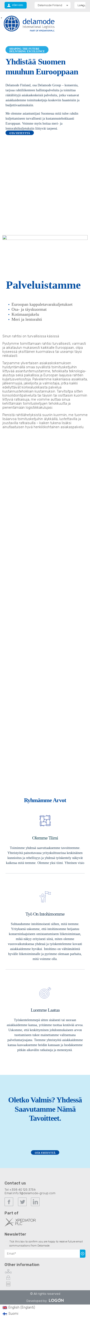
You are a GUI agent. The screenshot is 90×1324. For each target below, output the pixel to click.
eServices (17, 5)
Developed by (36, 1301)
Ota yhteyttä (45, 1152)
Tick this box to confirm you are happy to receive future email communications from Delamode (46, 1243)
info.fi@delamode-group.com (34, 1193)
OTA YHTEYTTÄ (19, 133)
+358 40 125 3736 (22, 1189)
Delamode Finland (50, 5)
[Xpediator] (20, 1225)
